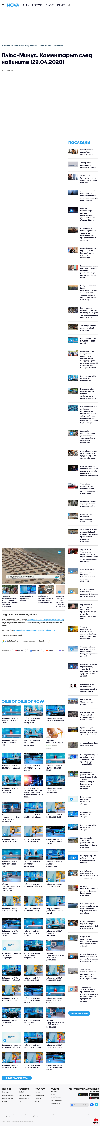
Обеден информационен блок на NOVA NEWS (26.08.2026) (55, 956)
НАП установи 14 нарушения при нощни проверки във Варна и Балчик (89, 924)
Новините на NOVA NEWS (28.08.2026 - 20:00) (54, 768)
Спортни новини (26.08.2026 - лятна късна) (54, 911)
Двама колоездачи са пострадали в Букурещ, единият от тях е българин (88, 454)
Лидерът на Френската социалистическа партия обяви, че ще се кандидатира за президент (89, 555)
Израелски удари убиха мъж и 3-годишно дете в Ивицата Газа (88, 716)
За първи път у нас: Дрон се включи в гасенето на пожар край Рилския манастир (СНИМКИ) (89, 535)
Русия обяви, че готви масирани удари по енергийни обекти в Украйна (88, 731)
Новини (25, 5)
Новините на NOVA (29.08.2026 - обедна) (11, 767)
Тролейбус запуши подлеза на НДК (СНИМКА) (88, 328)
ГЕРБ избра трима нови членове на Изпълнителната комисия (88, 859)
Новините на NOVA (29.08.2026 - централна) (32, 743)
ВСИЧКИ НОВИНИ (79, 1013)
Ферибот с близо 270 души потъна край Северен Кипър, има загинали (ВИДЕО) (89, 651)
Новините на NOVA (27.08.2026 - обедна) (33, 885)
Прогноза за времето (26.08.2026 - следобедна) (11, 955)
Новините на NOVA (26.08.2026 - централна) (54, 933)
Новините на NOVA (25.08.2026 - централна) (10, 1023)
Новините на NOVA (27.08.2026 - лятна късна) (32, 768)
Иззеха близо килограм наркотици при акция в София (86, 518)
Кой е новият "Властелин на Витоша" (86, 702)
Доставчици (51, 1114)
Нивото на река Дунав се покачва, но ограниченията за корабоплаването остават (89, 908)
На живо (61, 5)
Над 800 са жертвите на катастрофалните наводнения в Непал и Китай (89, 941)
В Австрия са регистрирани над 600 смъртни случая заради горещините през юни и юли (89, 312)
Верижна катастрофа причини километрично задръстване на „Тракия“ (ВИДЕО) (87, 214)
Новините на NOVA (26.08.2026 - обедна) (11, 979)
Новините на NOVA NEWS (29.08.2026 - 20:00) (10, 743)
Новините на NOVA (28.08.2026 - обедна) (33, 816)
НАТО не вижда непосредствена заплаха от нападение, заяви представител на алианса (88, 234)
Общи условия (66, 1114)
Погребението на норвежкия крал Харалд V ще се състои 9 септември (88, 252)
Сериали (38, 1098)
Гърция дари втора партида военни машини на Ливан (88, 504)
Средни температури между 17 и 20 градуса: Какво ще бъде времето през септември (88, 632)
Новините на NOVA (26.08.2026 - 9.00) (32, 979)
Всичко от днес (7, 1095)
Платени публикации (33, 1116)
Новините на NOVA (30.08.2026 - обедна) (55, 719)
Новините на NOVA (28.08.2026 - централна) (10, 790)
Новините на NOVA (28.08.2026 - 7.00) (32, 840)
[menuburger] (3, 5)
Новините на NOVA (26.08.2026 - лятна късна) (10, 933)
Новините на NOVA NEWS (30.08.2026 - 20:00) (10, 720)
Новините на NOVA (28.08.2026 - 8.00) (10, 840)
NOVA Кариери (56, 1100)
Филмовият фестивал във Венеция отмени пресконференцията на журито (88, 488)
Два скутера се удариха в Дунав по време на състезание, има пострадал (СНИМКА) (88, 575)
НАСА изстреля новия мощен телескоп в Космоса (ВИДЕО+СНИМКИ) (89, 592)
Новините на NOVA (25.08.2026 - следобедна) (32, 1023)
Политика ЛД (85, 1114)
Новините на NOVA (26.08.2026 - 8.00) (54, 979)
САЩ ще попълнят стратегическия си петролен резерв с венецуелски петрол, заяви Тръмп (89, 470)
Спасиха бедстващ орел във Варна (89, 744)
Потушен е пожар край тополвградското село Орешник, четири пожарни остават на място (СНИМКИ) (88, 293)
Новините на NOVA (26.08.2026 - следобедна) (32, 955)
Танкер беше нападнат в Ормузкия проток (88, 165)
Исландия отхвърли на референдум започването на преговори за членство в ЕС (89, 759)
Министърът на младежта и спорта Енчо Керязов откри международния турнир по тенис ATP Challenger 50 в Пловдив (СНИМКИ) (89, 360)
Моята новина (7, 1098)
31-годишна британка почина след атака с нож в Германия (88, 179)
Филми (37, 1101)
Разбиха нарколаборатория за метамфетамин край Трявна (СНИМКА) (89, 890)
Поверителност (76, 1114)
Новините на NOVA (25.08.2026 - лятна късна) (32, 1000)
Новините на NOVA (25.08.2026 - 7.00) (32, 1066)
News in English (56, 1103)
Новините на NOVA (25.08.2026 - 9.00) (54, 1046)
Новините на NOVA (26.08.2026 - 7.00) (10, 999)
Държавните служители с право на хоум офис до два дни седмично (89, 874)
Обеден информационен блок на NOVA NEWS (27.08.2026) (11, 887)
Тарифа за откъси (41, 1114)
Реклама (4, 1114)
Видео (4, 1101)
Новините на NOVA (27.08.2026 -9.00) (54, 885)
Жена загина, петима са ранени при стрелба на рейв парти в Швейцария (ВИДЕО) (88, 974)
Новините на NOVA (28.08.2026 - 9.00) (54, 816)
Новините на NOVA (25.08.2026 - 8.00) (10, 1066)
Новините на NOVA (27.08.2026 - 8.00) (10, 910)
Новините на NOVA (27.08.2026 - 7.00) (32, 910)
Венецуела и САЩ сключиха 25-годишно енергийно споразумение (88, 687)
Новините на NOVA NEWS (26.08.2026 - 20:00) (32, 933)
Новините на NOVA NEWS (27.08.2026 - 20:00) (10, 864)
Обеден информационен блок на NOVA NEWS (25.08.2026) (55, 1024)
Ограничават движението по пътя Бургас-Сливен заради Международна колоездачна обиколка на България (89, 780)
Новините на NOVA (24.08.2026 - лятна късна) (54, 1067)
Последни (5, 1092)
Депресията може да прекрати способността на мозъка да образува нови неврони (89, 195)
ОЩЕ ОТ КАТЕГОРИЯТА (17, 1078)
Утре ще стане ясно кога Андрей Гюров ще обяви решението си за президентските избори (89, 271)
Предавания (39, 1095)
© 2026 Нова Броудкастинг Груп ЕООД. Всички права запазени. (17, 1121)
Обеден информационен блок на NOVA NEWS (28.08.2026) (11, 818)
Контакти (58, 1114)
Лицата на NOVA (24, 1095)
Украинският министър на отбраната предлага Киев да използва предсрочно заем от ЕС (88, 612)
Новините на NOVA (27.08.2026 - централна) (32, 864)
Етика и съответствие (20, 1116)
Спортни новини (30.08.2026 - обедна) (87, 814)
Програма (37, 5)
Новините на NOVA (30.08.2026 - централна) (32, 720)
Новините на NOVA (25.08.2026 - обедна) (33, 1046)
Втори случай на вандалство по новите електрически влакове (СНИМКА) (88, 393)
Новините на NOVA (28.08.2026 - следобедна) (54, 790)
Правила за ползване (7, 1116)
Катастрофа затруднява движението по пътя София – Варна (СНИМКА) (88, 842)
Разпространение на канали (27, 1114)
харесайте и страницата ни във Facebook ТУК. (34, 630)
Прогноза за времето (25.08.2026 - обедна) (11, 1046)
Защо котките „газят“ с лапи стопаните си (86, 152)
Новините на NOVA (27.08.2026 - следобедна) (54, 864)
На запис (49, 5)
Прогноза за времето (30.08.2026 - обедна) (85, 800)
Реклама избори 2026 (13, 1114)
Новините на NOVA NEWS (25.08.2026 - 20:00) (54, 1000)
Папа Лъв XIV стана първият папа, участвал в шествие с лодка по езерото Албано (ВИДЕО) (89, 670)
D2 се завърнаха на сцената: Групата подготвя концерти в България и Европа (89, 957)
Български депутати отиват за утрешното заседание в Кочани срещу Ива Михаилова (88, 437)
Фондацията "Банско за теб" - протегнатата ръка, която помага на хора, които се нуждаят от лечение (89, 994)
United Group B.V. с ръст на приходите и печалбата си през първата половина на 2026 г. (33, 792)
